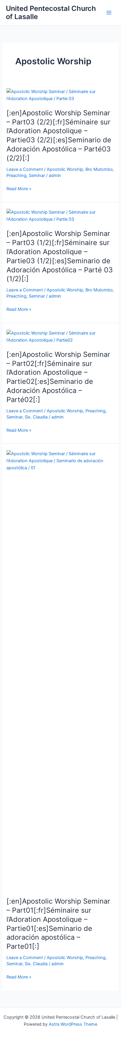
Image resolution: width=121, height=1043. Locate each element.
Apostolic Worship (65, 169)
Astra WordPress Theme (73, 1024)
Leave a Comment (24, 169)
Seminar (37, 175)
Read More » (18, 189)
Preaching (16, 175)
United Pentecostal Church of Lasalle (51, 12)
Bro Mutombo (99, 169)
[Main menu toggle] (109, 12)
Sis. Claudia (36, 417)
